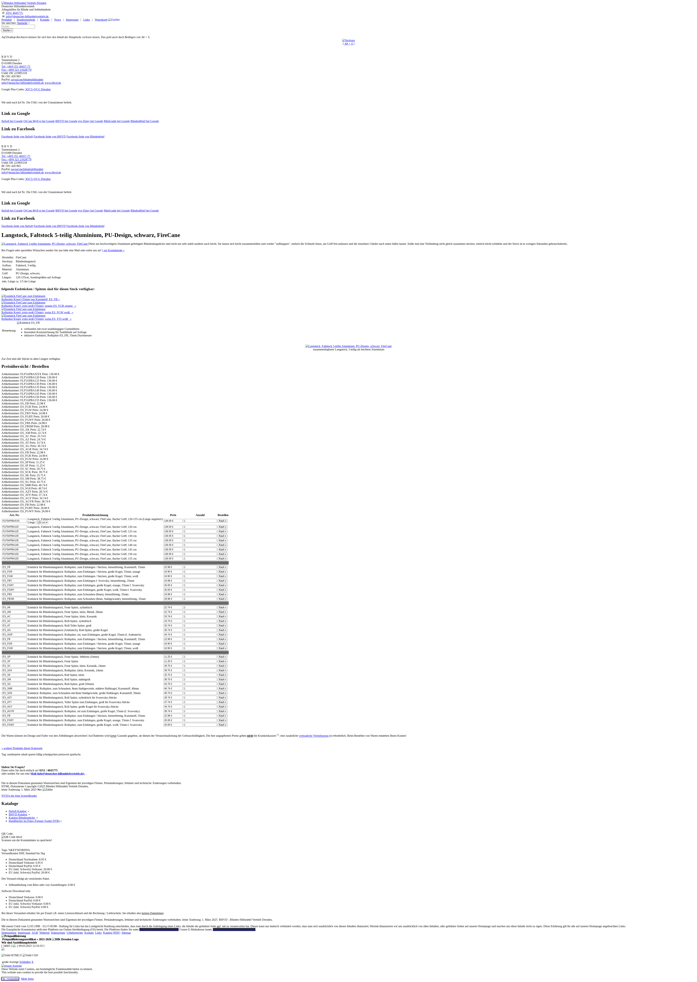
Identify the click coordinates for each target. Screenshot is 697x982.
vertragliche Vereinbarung (314, 735)
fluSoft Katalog (18, 811)
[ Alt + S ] (348, 43)
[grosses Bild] (44, 243)
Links (86, 19)
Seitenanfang (8, 932)
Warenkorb (101, 19)
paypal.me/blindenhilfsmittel (27, 79)
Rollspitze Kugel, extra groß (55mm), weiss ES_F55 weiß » (36, 318)
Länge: (32, 522)
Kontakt (44, 19)
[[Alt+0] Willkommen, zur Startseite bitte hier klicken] (23, 3)
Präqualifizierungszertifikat (26, 939)
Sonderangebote (26, 19)
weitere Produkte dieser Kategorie (21, 748)
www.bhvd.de (53, 82)
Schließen (25, 961)
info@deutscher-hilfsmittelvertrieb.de (27, 16)
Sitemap (126, 932)
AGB (35, 932)
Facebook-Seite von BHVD (50, 136)
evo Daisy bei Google (90, 121)
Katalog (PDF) (111, 932)
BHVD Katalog (18, 814)
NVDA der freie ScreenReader (19, 795)
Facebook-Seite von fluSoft (17, 136)
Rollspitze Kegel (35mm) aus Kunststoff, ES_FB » (30, 299)
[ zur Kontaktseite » (113, 250)
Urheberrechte (75, 932)
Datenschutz (58, 932)
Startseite (22, 22)
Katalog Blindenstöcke (22, 817)
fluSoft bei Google (12, 121)
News (57, 19)
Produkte (6, 19)
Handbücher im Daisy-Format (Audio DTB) (34, 821)
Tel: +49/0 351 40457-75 (15, 66)
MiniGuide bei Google (117, 121)
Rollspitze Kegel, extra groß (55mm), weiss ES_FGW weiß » (37, 312)
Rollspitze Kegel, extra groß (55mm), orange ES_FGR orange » (38, 305)
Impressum (72, 19)
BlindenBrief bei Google (145, 121)
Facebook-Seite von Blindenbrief (85, 136)
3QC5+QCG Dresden (38, 89)
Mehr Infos (27, 978)
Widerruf (44, 932)
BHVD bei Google (66, 121)
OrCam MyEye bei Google (39, 121)
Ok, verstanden (10, 978)
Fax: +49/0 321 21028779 (16, 69)
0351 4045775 (14, 13)
